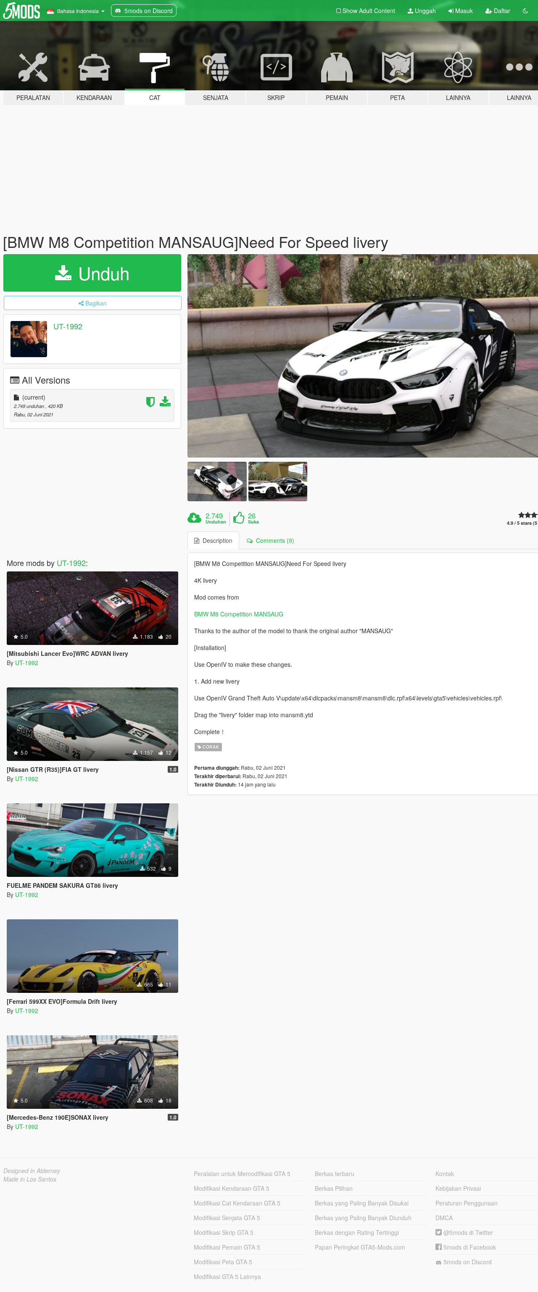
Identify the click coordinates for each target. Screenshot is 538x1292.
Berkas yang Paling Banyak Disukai (362, 1203)
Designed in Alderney (31, 1170)
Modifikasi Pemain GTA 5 (227, 1247)
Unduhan (216, 521)
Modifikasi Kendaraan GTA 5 (231, 1188)
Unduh (101, 272)
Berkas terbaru (334, 1173)
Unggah (424, 10)
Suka (253, 521)
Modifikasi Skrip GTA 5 (223, 1232)
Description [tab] (215, 540)
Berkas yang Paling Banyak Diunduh (363, 1217)
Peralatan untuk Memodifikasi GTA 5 (242, 1173)
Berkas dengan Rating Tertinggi (357, 1232)
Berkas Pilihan (334, 1188)
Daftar (501, 10)
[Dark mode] (525, 10)
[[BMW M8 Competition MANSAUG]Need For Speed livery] (216, 481)
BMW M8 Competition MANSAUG (238, 614)
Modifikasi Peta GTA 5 (223, 1262)
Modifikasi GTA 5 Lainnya (227, 1276)
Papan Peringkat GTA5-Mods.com (360, 1247)
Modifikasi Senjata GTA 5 (227, 1217)
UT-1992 (67, 326)
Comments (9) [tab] (273, 540)
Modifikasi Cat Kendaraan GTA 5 (237, 1203)
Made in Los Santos (29, 1179)
